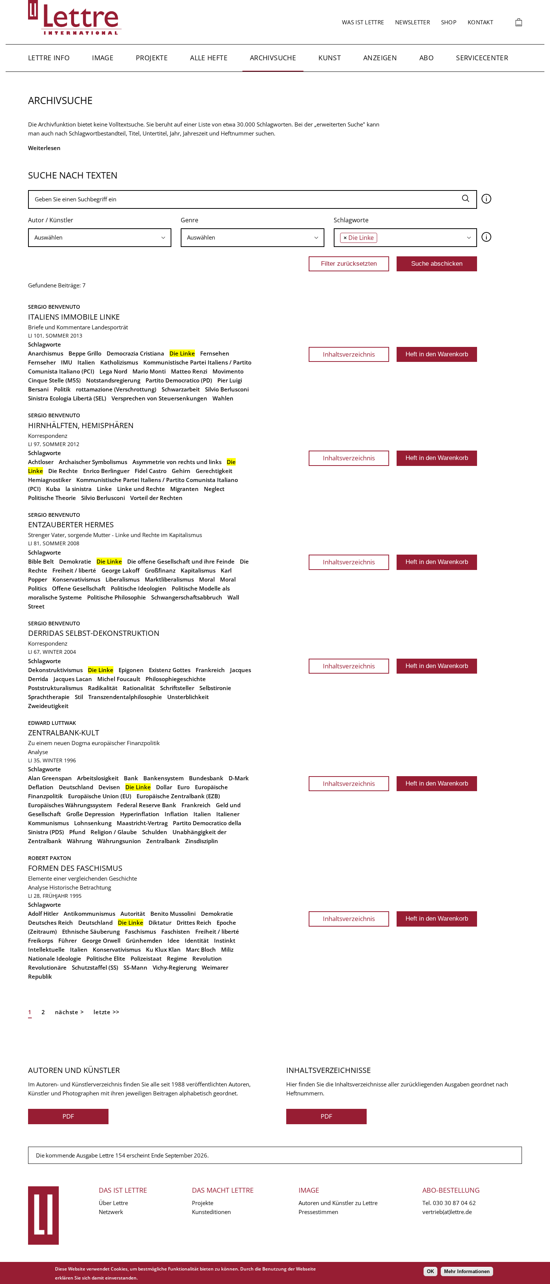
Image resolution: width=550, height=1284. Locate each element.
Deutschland (76, 787)
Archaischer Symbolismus (93, 462)
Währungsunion (119, 841)
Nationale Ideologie (54, 958)
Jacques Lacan (73, 679)
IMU (66, 362)
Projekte (152, 57)
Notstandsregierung (113, 380)
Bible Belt (41, 561)
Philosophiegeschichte (176, 679)
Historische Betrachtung (80, 887)
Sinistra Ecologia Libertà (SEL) (67, 398)
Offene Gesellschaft (79, 588)
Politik (62, 389)
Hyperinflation (139, 814)
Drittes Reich (194, 922)
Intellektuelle (46, 949)
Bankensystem (163, 778)
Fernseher (42, 362)
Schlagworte (351, 220)
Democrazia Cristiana (135, 353)
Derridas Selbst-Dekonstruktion (93, 633)
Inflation (176, 814)
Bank (131, 778)
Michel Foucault (118, 679)
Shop (448, 22)
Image (102, 57)
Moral (207, 579)
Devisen (109, 787)
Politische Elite (105, 958)
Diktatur (160, 922)
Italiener (227, 814)
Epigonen (131, 670)
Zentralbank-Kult (63, 733)
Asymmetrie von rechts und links (176, 462)
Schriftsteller (177, 688)
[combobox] (99, 237)
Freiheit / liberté (74, 570)
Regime (177, 958)
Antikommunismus (89, 913)
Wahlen (223, 398)
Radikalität (102, 688)
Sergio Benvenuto (54, 306)
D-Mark (239, 778)
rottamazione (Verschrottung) (116, 389)
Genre (189, 220)
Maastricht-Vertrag (142, 823)
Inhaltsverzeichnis (349, 354)
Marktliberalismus (169, 579)
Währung (79, 841)
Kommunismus (48, 823)
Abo (426, 57)
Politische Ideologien (138, 588)
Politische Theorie (52, 497)
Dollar (164, 787)
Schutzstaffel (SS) (95, 967)
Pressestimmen (318, 1212)
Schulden (154, 832)
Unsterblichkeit (188, 697)
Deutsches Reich (50, 922)
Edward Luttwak (52, 722)
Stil (79, 697)
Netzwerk (111, 1212)
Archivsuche (273, 57)
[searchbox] (99, 237)
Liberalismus (123, 579)
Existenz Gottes (169, 670)
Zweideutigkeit (48, 706)
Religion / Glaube (114, 832)
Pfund (77, 832)
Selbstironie (215, 688)
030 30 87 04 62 (454, 1203)
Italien (86, 362)
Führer (67, 940)
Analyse (38, 752)
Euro (183, 787)
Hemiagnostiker (49, 480)
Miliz (227, 949)
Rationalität (139, 688)
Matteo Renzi (189, 371)
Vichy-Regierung (174, 967)
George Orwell (101, 940)
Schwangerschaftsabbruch (186, 597)
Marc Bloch (201, 949)
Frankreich (210, 670)
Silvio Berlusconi (227, 389)
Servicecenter (482, 57)
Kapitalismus (198, 570)
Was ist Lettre (363, 22)
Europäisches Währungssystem (70, 805)
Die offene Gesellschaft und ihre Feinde (181, 561)
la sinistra (78, 488)
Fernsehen (214, 353)
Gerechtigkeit (214, 471)
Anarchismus (45, 353)
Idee (174, 940)
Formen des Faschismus (75, 868)
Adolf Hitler (43, 913)
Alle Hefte (208, 57)
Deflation (41, 787)
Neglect (214, 488)
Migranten (184, 488)
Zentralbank (163, 841)
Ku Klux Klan (163, 949)
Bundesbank (206, 778)
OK (430, 1271)
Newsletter (412, 22)
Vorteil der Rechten (156, 497)
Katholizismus (119, 362)
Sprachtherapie (49, 697)
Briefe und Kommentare (59, 327)
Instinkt (224, 940)
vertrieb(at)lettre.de (447, 1212)
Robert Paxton (49, 857)
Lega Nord (113, 371)
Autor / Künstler (50, 220)
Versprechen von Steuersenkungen (159, 398)
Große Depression (90, 814)
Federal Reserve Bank (146, 805)
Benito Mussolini (173, 913)
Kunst (329, 57)
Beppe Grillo (84, 353)
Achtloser (41, 462)
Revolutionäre (47, 967)
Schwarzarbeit (181, 389)
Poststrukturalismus (55, 688)
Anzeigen (380, 57)
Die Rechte (63, 471)
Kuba (53, 488)
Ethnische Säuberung (91, 931)
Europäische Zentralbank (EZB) (178, 796)
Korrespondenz (47, 435)
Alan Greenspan (50, 778)
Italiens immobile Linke (74, 317)
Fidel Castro (150, 471)
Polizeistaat (146, 958)
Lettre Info (49, 57)
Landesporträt (110, 327)
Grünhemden (144, 940)
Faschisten (175, 931)
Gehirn (181, 471)
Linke (104, 488)
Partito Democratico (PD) (179, 380)
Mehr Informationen (467, 1271)
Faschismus (140, 931)
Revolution (207, 958)
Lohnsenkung (92, 823)
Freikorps (40, 940)
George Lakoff (120, 570)
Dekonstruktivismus (55, 670)
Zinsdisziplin (201, 841)
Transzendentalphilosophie (125, 697)
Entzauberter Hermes (71, 524)
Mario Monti (149, 371)
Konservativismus (76, 579)
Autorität (132, 913)
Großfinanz (160, 570)
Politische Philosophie (116, 597)
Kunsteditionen (211, 1212)
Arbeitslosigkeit (98, 778)
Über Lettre (113, 1203)
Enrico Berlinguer (106, 471)
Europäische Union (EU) (99, 796)
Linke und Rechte (141, 488)
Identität (197, 940)
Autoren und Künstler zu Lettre (338, 1203)
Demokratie (75, 561)
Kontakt (480, 22)
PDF (68, 1116)
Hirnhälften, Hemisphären (81, 425)
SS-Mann (135, 967)
